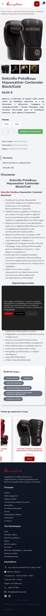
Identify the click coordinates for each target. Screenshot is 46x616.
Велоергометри (11, 556)
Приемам (8, 313)
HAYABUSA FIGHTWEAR (17, 149)
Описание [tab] (7, 158)
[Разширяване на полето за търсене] (37, 4)
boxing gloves (12, 378)
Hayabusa (27, 378)
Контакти (9, 518)
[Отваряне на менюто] (2, 4)
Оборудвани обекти (13, 515)
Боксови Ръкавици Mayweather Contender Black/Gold (19, 393)
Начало (3, 11)
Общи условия (10, 499)
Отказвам (19, 313)
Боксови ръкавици (12, 538)
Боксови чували (10, 535)
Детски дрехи (10, 544)
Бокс (6, 532)
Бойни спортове (14, 11)
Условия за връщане (12, 508)
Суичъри (7, 547)
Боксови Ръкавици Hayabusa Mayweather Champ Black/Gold (29, 450)
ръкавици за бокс (14, 399)
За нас (6, 511)
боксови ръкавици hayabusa (18, 388)
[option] (15, 69)
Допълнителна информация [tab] (17, 163)
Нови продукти (11, 496)
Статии (8, 521)
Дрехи (6, 541)
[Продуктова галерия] (23, 40)
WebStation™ (18, 609)
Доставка (8, 505)
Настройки (31, 313)
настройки (10, 309)
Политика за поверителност (17, 502)
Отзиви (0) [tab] (8, 167)
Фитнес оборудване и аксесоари (18, 550)
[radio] (6, 124)
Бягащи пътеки (11, 553)
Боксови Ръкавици (29, 11)
